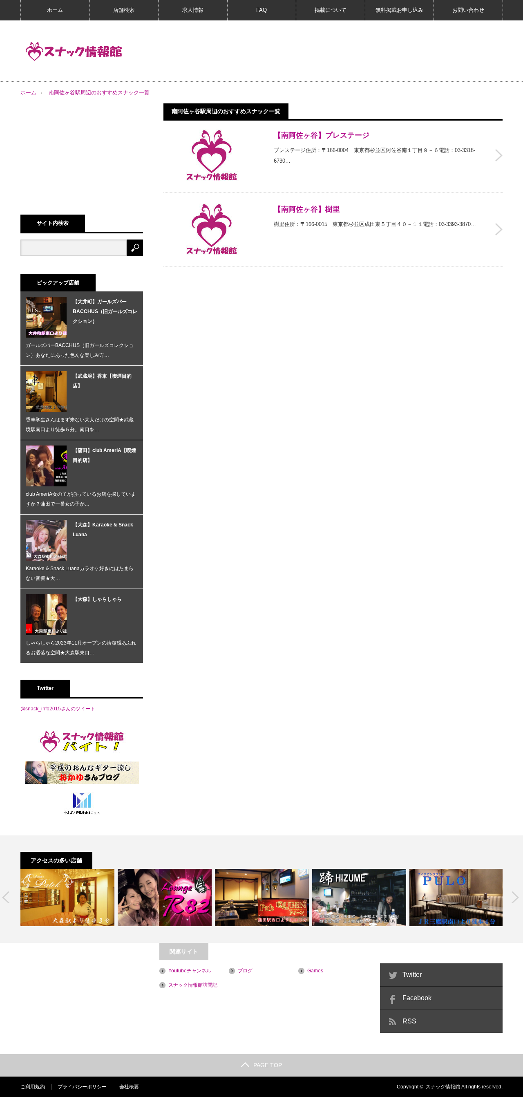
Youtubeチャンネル (189, 971)
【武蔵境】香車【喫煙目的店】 (102, 381)
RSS (409, 1021)
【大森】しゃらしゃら (97, 599)
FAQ (261, 10)
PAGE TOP (267, 1065)
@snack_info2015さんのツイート (57, 709)
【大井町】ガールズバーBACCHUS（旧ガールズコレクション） (105, 311)
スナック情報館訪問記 (192, 985)
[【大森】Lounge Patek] (67, 897)
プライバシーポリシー (82, 1087)
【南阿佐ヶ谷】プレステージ (321, 135)
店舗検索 (123, 10)
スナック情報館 (443, 1087)
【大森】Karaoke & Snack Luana (103, 529)
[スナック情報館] (74, 51)
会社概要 (129, 1087)
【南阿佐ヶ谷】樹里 (307, 209)
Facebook (416, 997)
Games (315, 971)
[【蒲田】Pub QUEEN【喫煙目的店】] (262, 897)
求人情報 (192, 10)
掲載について (330, 10)
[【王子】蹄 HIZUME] (359, 897)
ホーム (55, 10)
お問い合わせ (468, 10)
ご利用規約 (32, 1087)
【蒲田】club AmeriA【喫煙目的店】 (104, 455)
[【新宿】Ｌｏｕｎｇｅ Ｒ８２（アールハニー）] (165, 897)
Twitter (412, 974)
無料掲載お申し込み (399, 10)
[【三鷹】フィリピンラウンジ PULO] (456, 897)
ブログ (245, 971)
